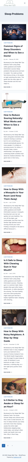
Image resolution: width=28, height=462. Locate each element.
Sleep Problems (8, 42)
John (6, 59)
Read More (8, 87)
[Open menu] (24, 3)
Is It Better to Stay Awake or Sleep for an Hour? (14, 403)
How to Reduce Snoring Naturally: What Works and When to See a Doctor (13, 121)
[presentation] (14, 32)
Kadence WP (17, 457)
